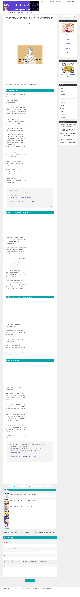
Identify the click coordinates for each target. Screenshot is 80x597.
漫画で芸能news (12, 12)
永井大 (68, 52)
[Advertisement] (30, 34)
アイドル (63, 91)
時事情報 (63, 114)
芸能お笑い (63, 94)
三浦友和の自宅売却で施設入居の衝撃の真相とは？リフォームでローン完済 (23, 494)
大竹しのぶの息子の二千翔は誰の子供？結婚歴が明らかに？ (45, 532)
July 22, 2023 (31, 201)
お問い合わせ (20, 12)
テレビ (62, 97)
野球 (62, 111)
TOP (11, 588)
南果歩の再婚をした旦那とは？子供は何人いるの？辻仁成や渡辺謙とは (16, 532)
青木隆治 (68, 43)
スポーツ (63, 102)
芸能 (7, 21)
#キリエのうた (16, 197)
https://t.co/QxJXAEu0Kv (15, 452)
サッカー (63, 105)
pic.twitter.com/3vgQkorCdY (27, 197)
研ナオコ (68, 34)
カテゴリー (62, 84)
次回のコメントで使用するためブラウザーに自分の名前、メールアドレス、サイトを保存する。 (26, 561)
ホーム (5, 12)
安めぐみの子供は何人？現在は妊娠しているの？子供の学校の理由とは (22, 525)
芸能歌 (62, 99)
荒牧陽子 (68, 39)
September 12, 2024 (31, 456)
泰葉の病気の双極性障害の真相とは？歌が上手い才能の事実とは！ (22, 512)
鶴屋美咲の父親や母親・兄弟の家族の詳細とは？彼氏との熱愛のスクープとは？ (24, 506)
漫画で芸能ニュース (65, 117)
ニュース (63, 108)
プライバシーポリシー (30, 12)
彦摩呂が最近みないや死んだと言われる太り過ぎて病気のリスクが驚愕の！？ (23, 500)
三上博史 (68, 48)
